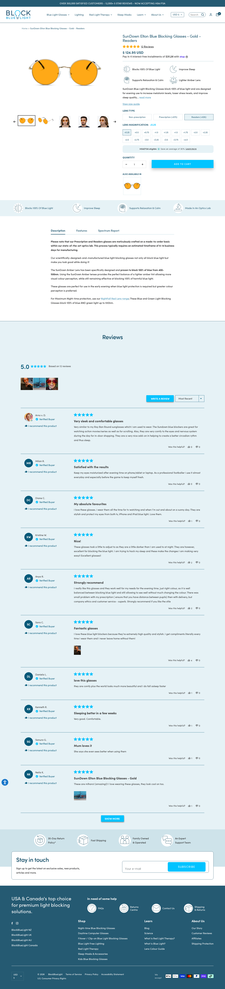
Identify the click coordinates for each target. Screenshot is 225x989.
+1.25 (166, 132)
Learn (140, 14)
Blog (146, 928)
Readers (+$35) (198, 117)
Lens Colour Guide (154, 948)
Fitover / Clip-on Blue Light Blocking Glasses (103, 938)
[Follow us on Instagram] (17, 923)
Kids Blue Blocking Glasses (92, 959)
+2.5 (127, 139)
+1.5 (176, 132)
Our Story (197, 928)
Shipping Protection (203, 943)
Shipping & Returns (200, 908)
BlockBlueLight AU (21, 940)
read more (145, 97)
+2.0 (195, 132)
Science (148, 933)
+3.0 (146, 139)
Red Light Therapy (99, 14)
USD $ (176, 14)
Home (25, 28)
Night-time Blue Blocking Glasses (96, 928)
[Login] (210, 14)
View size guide (131, 103)
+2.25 (205, 132)
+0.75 (146, 132)
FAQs (101, 908)
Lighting (79, 14)
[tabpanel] (26, 120)
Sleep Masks (124, 14)
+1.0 (156, 132)
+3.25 (156, 139)
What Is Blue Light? (154, 943)
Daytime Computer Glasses (93, 933)
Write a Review (162, 399)
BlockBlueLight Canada (24, 945)
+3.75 (175, 139)
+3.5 (166, 139)
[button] (138, 46)
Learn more (191, 149)
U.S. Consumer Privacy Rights (52, 978)
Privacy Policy (91, 974)
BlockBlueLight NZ (21, 929)
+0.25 (126, 132)
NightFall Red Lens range (115, 298)
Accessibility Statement (112, 974)
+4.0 (186, 139)
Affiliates (196, 938)
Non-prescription (137, 117)
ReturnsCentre (134, 908)
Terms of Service (74, 974)
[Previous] (14, 122)
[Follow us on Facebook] (12, 923)
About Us (156, 14)
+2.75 (136, 139)
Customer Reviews (202, 933)
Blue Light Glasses (57, 14)
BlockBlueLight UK (21, 934)
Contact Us (168, 908)
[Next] (115, 122)
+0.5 (137, 132)
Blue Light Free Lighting (91, 943)
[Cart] (217, 14)
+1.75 (185, 132)
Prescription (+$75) (168, 117)
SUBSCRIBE (186, 867)
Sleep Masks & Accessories (93, 953)
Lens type (129, 110)
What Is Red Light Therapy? (159, 938)
